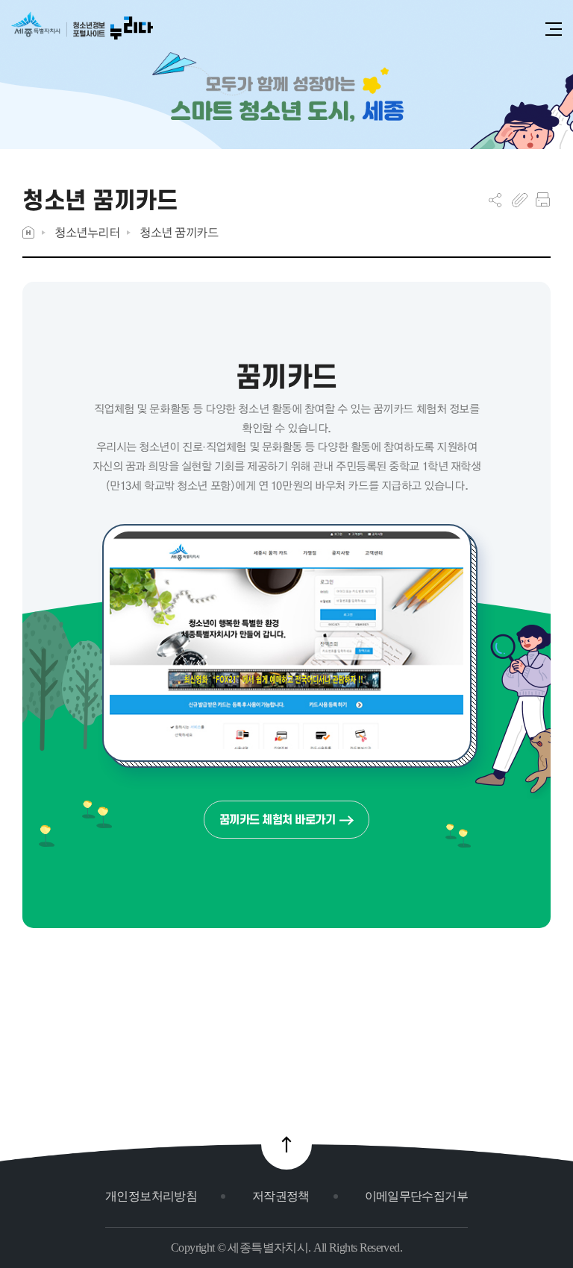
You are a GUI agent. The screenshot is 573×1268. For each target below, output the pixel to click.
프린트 (543, 199)
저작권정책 (281, 1196)
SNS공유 (495, 199)
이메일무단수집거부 (416, 1196)
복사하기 (519, 199)
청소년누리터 (86, 232)
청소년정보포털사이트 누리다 (82, 31)
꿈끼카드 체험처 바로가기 (277, 820)
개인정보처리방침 (151, 1196)
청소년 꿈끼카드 (179, 232)
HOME (28, 232)
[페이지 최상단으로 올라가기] (286, 1144)
